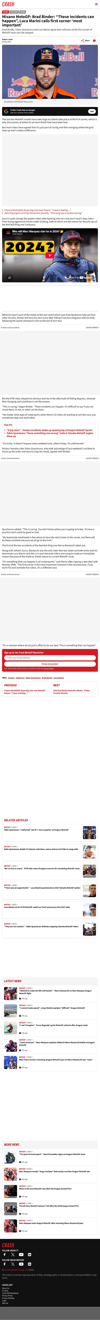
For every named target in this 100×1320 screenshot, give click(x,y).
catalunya (20, 677)
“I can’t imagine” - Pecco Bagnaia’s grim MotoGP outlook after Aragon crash (53, 1025)
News (22, 12)
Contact (5, 1291)
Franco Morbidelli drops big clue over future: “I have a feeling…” (38, 210)
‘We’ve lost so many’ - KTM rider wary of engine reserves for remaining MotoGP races (42, 868)
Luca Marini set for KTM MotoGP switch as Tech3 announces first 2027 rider (37, 907)
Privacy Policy (48, 668)
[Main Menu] (96, 4)
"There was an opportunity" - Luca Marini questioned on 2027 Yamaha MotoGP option (42, 888)
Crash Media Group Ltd (16, 1270)
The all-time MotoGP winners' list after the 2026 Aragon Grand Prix (49, 1206)
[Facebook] (5, 1255)
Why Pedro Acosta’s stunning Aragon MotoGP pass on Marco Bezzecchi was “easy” (56, 1059)
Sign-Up (5, 1303)
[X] (13, 1255)
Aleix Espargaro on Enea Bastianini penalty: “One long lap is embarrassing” (43, 213)
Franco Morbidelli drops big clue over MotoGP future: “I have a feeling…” (24, 691)
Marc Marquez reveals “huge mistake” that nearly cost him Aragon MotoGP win (54, 1171)
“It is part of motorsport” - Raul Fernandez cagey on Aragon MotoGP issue (52, 1154)
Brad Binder (47, 677)
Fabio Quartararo (33, 677)
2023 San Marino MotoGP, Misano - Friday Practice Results (71, 691)
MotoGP (14, 12)
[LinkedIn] (30, 1255)
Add (92, 111)
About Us (5, 1288)
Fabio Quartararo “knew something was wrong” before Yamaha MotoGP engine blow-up (50, 434)
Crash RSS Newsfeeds (10, 1293)
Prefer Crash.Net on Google (22, 110)
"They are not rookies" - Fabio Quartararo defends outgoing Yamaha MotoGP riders (41, 926)
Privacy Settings (8, 1298)
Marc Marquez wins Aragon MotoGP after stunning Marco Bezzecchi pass (51, 1223)
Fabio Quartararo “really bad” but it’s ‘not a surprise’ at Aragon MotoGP (36, 830)
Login (4, 1301)
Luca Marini (59, 677)
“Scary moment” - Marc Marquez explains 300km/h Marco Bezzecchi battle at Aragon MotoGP (57, 1044)
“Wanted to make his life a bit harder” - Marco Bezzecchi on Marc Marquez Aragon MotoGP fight (55, 992)
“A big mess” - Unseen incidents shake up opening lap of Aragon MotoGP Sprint (49, 430)
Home (5, 12)
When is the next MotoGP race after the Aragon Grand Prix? (45, 1188)
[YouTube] (22, 1255)
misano (11, 677)
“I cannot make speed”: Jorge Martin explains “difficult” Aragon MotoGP (52, 1008)
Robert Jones (7, 39)
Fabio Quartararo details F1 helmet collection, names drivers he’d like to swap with (41, 849)
